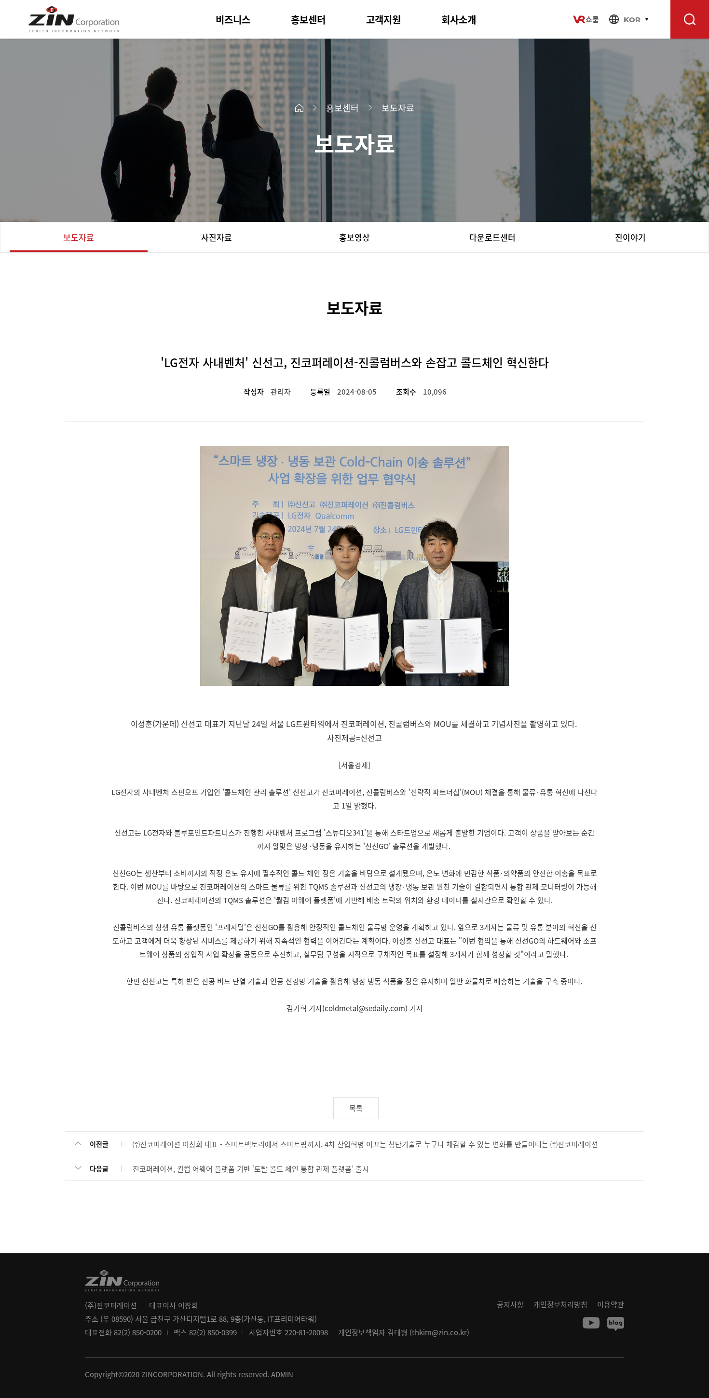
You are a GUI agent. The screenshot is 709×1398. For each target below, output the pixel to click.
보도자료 (78, 237)
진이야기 (630, 237)
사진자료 (216, 237)
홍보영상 (354, 237)
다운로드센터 (492, 237)
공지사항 (510, 1304)
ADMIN (282, 1374)
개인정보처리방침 (560, 1304)
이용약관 (610, 1304)
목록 (356, 1108)
